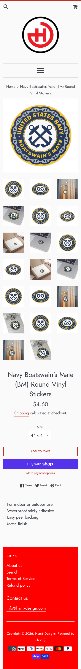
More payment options (40, 473)
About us (14, 565)
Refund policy (18, 585)
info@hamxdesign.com (26, 608)
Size (40, 427)
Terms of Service (20, 578)
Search (12, 572)
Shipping (21, 413)
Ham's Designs (45, 633)
